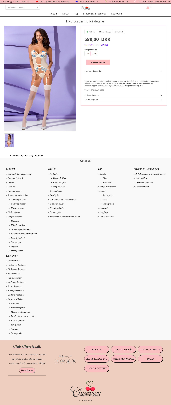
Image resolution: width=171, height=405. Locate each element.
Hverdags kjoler (57, 208)
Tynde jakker (108, 195)
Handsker (15, 221)
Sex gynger (16, 242)
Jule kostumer (14, 273)
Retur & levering (96, 359)
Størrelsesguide (150, 349)
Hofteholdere (141, 178)
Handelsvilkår (123, 349)
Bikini (105, 178)
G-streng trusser (18, 203)
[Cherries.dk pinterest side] (74, 361)
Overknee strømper (144, 182)
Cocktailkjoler (56, 191)
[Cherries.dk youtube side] (68, 361)
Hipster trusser (18, 208)
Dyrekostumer (14, 260)
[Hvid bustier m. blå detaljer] (40, 78)
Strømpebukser (142, 186)
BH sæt (11, 182)
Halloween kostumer (17, 269)
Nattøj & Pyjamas (108, 186)
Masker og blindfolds (20, 229)
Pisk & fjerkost (18, 238)
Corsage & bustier (16, 178)
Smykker (15, 246)
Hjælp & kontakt (97, 368)
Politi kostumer (15, 278)
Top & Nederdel (107, 216)
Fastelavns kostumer (17, 265)
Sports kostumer (15, 286)
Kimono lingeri (15, 191)
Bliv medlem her (27, 370)
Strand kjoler (56, 212)
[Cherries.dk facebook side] (57, 361)
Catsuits (11, 186)
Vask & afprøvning (123, 359)
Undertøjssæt (14, 212)
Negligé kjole (59, 186)
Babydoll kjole (59, 178)
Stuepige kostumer (16, 290)
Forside (15, 156)
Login (150, 359)
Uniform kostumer (16, 295)
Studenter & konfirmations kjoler (65, 216)
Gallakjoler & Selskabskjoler (63, 199)
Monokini (107, 182)
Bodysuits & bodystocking (19, 174)
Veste (105, 199)
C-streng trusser (18, 199)
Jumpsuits (104, 208)
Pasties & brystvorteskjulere (24, 233)
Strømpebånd (17, 250)
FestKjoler (55, 195)
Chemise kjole (59, 182)
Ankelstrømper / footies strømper (150, 174)
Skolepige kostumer (16, 282)
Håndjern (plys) (18, 225)
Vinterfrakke (108, 203)
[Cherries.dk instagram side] (62, 361)
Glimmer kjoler (57, 203)
